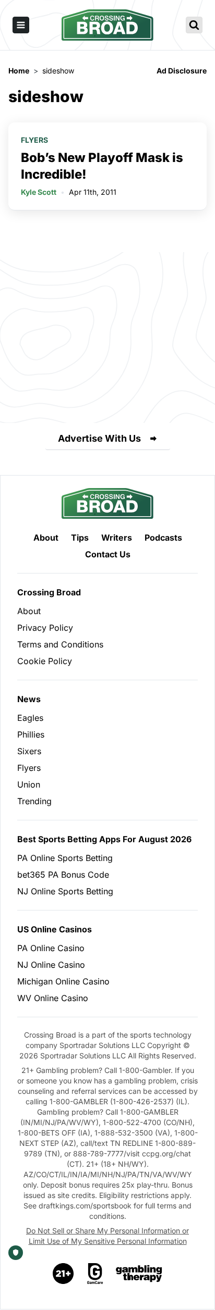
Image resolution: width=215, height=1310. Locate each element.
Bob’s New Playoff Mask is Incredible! (102, 166)
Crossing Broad (49, 592)
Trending (34, 801)
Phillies (30, 734)
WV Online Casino (52, 998)
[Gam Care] (95, 1273)
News (29, 699)
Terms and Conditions (60, 644)
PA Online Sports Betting (65, 858)
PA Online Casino (51, 948)
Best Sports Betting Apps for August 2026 (104, 839)
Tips (80, 537)
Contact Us (107, 554)
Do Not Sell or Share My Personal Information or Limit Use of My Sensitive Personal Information (107, 1235)
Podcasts (163, 537)
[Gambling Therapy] (139, 1273)
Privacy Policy (45, 627)
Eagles (30, 718)
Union (28, 784)
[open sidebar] (21, 25)
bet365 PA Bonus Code (63, 874)
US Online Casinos (54, 929)
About (45, 537)
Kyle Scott (38, 192)
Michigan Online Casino (63, 981)
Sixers (29, 751)
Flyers (34, 139)
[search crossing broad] (194, 25)
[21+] (64, 1273)
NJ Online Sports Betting (65, 891)
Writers (116, 537)
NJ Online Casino (51, 964)
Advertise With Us (99, 438)
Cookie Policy (44, 661)
